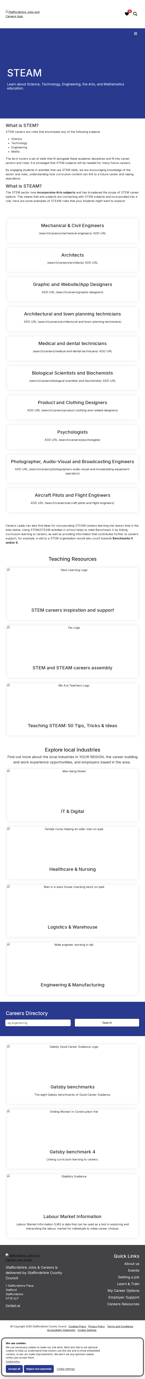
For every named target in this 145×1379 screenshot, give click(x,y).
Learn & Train (128, 1284)
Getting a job (128, 1277)
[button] (135, 14)
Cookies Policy (77, 1326)
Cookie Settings (87, 1330)
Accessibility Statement (61, 1330)
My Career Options (123, 1290)
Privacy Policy (96, 1326)
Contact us (13, 1305)
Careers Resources (123, 1304)
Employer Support (123, 1297)
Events (133, 1270)
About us (131, 1264)
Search (107, 1022)
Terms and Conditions (120, 1326)
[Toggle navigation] (135, 33)
